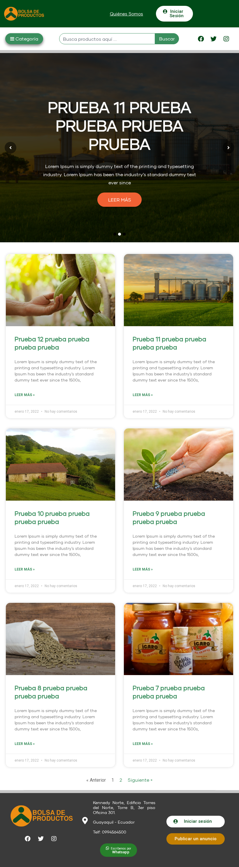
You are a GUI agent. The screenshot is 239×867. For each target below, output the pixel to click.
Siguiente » (140, 780)
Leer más (119, 199)
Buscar (167, 38)
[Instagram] (226, 39)
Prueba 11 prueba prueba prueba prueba (119, 125)
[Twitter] (214, 39)
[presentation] (10, 147)
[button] (126, 14)
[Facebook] (201, 39)
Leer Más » (25, 395)
